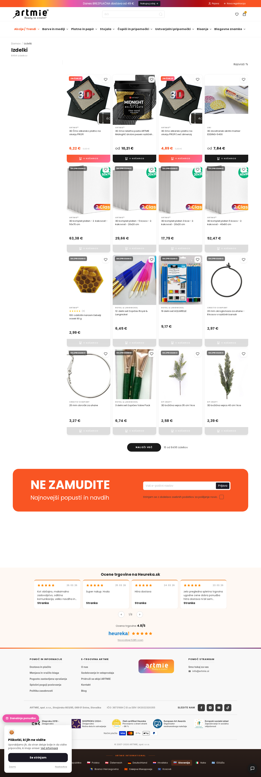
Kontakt (86, 684)
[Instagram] (210, 707)
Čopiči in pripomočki (133, 29)
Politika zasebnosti (41, 690)
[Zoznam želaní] (236, 14)
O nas (84, 666)
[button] (240, 64)
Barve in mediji (53, 29)
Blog (84, 690)
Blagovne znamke (228, 29)
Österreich (113, 763)
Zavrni (12, 766)
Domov (16, 43)
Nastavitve (61, 766)
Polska (93, 763)
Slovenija (181, 763)
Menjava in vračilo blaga (44, 672)
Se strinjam (38, 757)
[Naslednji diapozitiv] (106, 100)
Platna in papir (82, 29)
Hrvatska (160, 763)
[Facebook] (201, 707)
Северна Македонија (138, 769)
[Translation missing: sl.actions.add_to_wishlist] (105, 79)
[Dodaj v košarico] (88, 158)
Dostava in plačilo (40, 666)
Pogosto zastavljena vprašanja (48, 678)
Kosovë (164, 769)
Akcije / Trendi (25, 29)
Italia (201, 763)
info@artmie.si (200, 671)
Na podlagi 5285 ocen (130, 640)
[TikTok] (227, 707)
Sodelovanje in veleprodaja (97, 672)
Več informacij (49, 748)
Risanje (202, 29)
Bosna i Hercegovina (104, 769)
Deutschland (137, 763)
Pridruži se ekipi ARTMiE (96, 678)
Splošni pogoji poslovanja (45, 684)
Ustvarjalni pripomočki (173, 29)
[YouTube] (218, 707)
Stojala (105, 29)
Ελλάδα (218, 763)
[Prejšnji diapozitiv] (71, 100)
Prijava (215, 3)
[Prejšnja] (121, 614)
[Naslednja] (140, 614)
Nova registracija (236, 3)
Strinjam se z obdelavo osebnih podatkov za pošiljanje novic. (180, 497)
